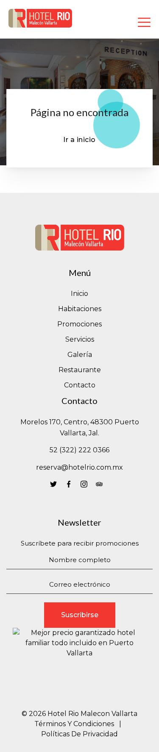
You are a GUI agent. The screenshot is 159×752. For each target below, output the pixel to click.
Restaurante (80, 370)
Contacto (79, 385)
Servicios (79, 339)
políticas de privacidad (79, 734)
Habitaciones (79, 309)
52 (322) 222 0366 (79, 450)
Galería (79, 355)
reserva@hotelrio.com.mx (79, 467)
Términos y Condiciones (74, 724)
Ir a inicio (79, 140)
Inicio (79, 294)
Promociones (79, 324)
